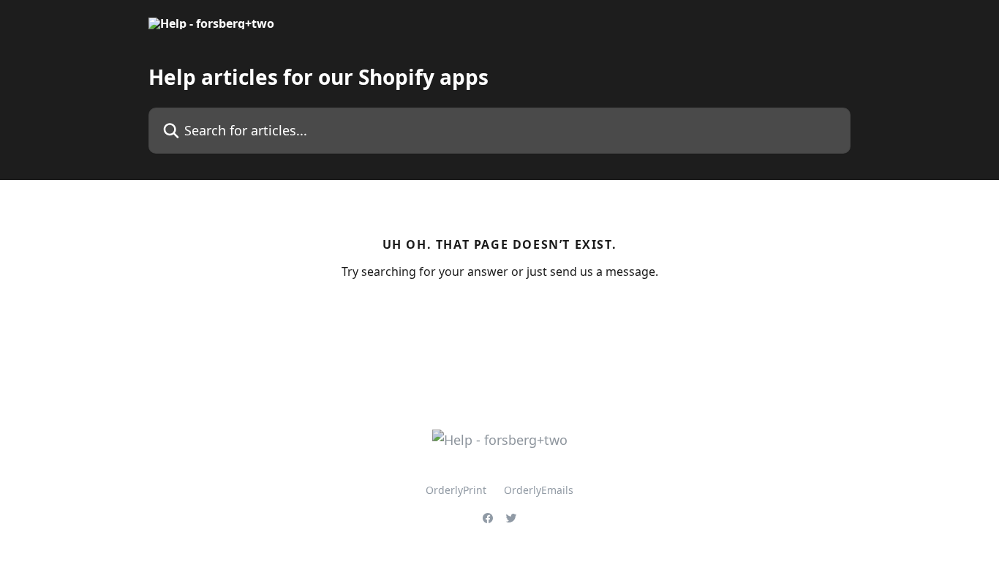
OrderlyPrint (456, 490)
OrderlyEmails (538, 490)
